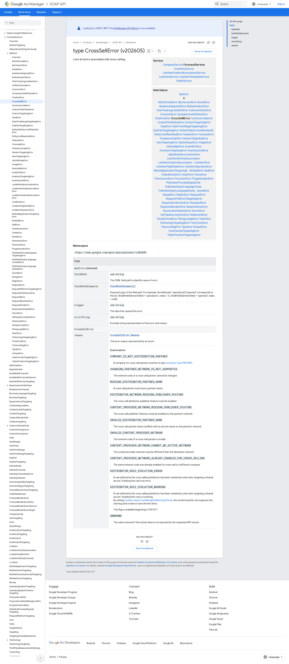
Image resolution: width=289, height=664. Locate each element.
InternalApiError (175, 146)
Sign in (281, 4)
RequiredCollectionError (175, 202)
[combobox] (230, 4)
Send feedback (203, 51)
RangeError (169, 194)
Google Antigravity (218, 613)
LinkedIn (133, 608)
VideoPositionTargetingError (184, 234)
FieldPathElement (121, 286)
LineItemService (168, 76)
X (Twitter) (134, 613)
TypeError (187, 226)
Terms (52, 657)
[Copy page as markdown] (159, 51)
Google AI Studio (217, 608)
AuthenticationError (198, 106)
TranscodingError (171, 226)
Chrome (213, 597)
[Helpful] (208, 42)
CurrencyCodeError (202, 118)
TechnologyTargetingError (175, 222)
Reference (24, 12)
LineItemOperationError (198, 166)
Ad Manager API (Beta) (126, 28)
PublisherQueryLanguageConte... (184, 186)
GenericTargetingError (195, 138)
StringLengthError (188, 218)
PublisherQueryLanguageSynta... (177, 190)
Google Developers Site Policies (120, 565)
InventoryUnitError (197, 150)
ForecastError (206, 134)
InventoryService (184, 68)
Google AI (168, 643)
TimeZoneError (199, 222)
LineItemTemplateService (194, 76)
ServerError (198, 210)
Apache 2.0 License (75, 565)
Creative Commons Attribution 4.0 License (157, 562)
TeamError (205, 218)
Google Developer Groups (62, 597)
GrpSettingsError (188, 142)
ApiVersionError (187, 102)
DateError (166, 126)
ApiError (184, 94)
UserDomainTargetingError (184, 230)
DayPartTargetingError (166, 130)
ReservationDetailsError (177, 210)
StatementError (199, 214)
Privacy (63, 657)
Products (87, 42)
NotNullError (196, 170)
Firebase (213, 603)
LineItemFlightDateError (170, 166)
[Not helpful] (213, 42)
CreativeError (162, 118)
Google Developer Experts (62, 603)
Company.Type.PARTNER (179, 363)
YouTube (133, 619)
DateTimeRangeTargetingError (189, 126)
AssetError (203, 102)
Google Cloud (216, 619)
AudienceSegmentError (172, 106)
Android (213, 592)
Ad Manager (34, 4)
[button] (22, 33)
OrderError (187, 174)
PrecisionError (182, 178)
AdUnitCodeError (168, 102)
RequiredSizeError (197, 206)
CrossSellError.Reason (124, 335)
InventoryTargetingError (173, 150)
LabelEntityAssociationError (184, 154)
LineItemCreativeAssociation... (176, 162)
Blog (131, 592)
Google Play (215, 624)
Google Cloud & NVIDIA (61, 613)
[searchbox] (22, 22)
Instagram (134, 603)
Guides (8, 12)
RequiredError (198, 202)
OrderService (184, 80)
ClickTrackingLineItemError (172, 110)
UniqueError (200, 226)
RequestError (197, 194)
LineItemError (202, 162)
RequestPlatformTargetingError (184, 198)
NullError (209, 170)
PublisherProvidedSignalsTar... (184, 182)
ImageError (205, 142)
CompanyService (173, 64)
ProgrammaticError (203, 178)
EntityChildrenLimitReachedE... (197, 130)
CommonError (168, 114)
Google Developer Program (63, 592)
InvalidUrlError (193, 146)
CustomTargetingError (198, 122)
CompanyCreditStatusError (192, 114)
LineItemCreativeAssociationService (184, 72)
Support (56, 12)
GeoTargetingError (167, 142)
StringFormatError (167, 218)
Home (76, 42)
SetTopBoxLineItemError (175, 214)
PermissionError (164, 178)
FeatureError (190, 134)
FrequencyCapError (171, 138)
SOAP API (58, 4)
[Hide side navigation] (40, 658)
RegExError (182, 194)
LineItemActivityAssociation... (184, 158)
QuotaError (203, 190)
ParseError (200, 174)
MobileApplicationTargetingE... (171, 170)
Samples (41, 12)
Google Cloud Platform (145, 643)
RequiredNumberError (173, 206)
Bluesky (133, 597)
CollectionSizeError (200, 110)
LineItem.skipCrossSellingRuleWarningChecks (148, 500)
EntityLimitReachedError (168, 134)
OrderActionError (171, 174)
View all (213, 629)
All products (186, 643)
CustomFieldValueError (171, 122)
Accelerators (56, 608)
